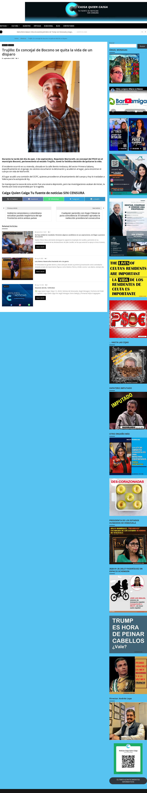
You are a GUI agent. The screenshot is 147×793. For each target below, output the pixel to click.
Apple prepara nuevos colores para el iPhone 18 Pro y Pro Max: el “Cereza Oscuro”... (46, 32)
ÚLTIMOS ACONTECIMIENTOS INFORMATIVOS (128, 781)
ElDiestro (26, 26)
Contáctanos (68, 26)
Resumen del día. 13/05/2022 (45, 288)
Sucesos (11, 45)
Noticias (3, 26)
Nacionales (13, 233)
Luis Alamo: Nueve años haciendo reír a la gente (52, 261)
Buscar (111, 43)
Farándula (13, 260)
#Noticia (4, 45)
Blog (58, 26)
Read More (40, 247)
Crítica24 (37, 26)
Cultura (15, 26)
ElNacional (48, 26)
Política (20, 233)
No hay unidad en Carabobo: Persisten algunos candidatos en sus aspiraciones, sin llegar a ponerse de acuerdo (70, 236)
